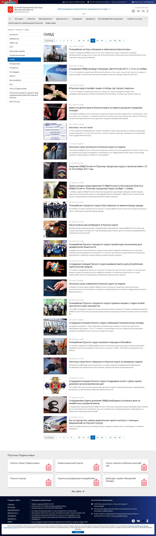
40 (79, 40)
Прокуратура (14, 63)
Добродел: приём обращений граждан (121, 479)
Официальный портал (28, 9)
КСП (11, 84)
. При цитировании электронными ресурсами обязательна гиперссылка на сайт (56, 516)
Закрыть (78, 532)
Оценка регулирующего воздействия (76, 478)
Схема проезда (99, 506)
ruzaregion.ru (72, 515)
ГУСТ (11, 47)
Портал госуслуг (18, 478)
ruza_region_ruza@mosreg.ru (75, 2)
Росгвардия (14, 72)
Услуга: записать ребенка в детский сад (123, 464)
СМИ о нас (13, 43)
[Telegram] (133, 11)
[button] (19, 19)
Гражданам (12, 516)
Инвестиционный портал (70, 463)
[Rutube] (143, 11)
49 (120, 40)
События (11, 504)
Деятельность (13, 513)
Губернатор (14, 39)
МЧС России (14, 102)
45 (102, 40)
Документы (12, 519)
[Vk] (138, 11)
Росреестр (13, 68)
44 (97, 40)
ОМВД (27, 30)
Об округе (11, 507)
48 (115, 40)
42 (88, 40)
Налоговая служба (17, 51)
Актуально (13, 34)
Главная (10, 30)
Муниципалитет (14, 510)
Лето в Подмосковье (18, 88)
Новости (19, 30)
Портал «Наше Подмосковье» (25, 463)
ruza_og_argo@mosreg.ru (119, 516)
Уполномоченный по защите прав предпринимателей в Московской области (23, 95)
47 (110, 40)
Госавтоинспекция (17, 55)
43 (93, 40)
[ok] (147, 11)
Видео (10, 522)
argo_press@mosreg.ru (58, 506)
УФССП (12, 76)
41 (84, 40)
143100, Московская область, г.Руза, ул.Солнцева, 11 (108, 2)
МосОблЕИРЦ (15, 80)
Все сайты (77, 491)
